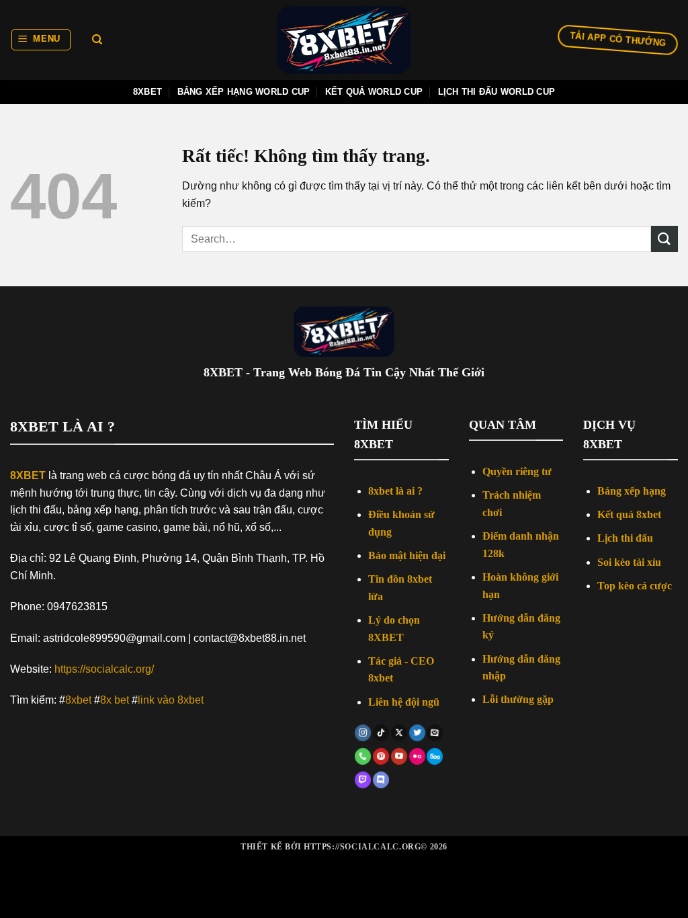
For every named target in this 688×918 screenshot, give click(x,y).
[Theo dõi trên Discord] (381, 780)
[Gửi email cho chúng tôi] (434, 733)
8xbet (147, 92)
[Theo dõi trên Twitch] (363, 780)
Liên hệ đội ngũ (403, 702)
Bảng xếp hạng (631, 491)
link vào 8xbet (171, 700)
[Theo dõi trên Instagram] (363, 733)
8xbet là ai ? (395, 491)
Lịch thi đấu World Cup (497, 92)
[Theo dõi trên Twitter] (417, 733)
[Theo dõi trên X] (399, 733)
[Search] (97, 39)
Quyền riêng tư (517, 471)
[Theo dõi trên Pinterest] (381, 756)
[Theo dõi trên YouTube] (399, 756)
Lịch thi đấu (625, 538)
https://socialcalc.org (362, 846)
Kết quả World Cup (374, 92)
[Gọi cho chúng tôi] (363, 756)
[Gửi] (664, 239)
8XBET (28, 475)
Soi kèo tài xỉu (629, 562)
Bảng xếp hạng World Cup (243, 92)
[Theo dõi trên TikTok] (381, 733)
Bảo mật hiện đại (406, 555)
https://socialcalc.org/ (104, 669)
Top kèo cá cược (634, 585)
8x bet (114, 700)
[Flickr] (417, 756)
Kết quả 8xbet (629, 514)
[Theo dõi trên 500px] (434, 756)
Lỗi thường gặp (518, 699)
